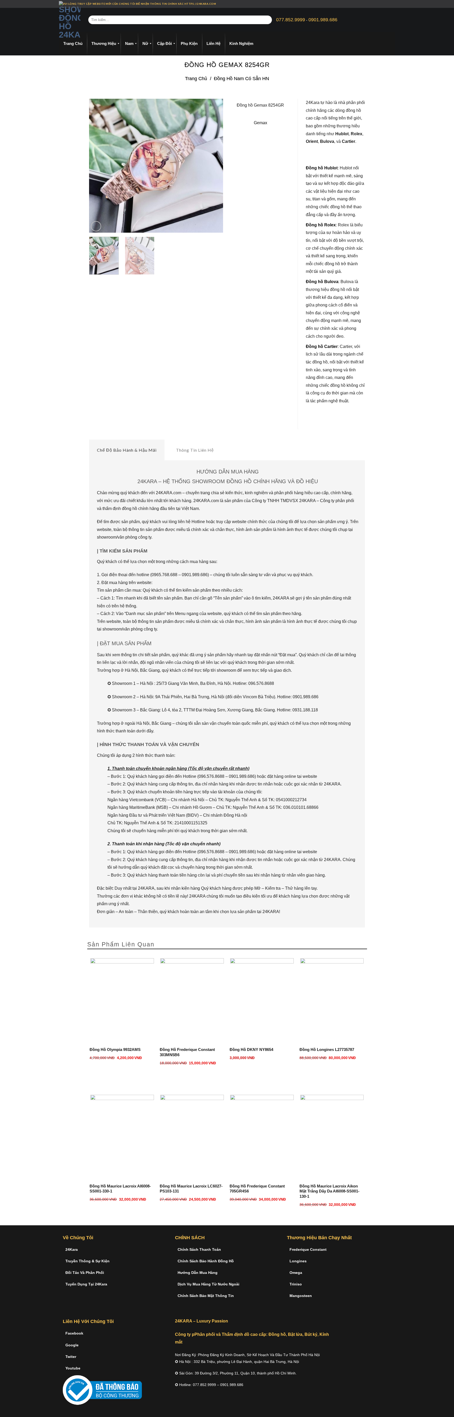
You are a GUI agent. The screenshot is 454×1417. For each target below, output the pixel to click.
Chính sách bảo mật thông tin (206, 1296)
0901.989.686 (322, 19)
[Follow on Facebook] (378, 4)
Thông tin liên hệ (195, 449)
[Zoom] (96, 226)
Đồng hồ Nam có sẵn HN (241, 78)
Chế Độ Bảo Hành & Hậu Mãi (127, 449)
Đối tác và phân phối (84, 1272)
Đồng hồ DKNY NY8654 (251, 1049)
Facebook (74, 1333)
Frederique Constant (308, 1249)
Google (72, 1345)
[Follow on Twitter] (388, 4)
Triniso (296, 1284)
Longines (298, 1261)
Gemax (260, 123)
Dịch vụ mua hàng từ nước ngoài (208, 1284)
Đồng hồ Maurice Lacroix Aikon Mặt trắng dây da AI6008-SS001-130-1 (329, 1191)
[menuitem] (73, 43)
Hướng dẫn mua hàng (198, 1272)
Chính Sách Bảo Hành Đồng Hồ (206, 1261)
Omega (296, 1272)
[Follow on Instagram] (383, 4)
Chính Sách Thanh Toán (199, 1249)
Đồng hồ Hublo (321, 168)
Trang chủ (196, 78)
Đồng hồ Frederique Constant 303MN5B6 (187, 1052)
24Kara (71, 1249)
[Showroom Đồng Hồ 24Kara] (69, 20)
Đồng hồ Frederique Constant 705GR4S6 (257, 1189)
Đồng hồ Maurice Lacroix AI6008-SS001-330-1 (120, 1189)
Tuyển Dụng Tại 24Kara (86, 1284)
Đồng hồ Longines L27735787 (327, 1049)
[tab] (126, 450)
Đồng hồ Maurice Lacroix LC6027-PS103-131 (191, 1189)
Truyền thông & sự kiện (87, 1261)
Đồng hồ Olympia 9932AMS (115, 1049)
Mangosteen (301, 1296)
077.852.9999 (290, 19)
